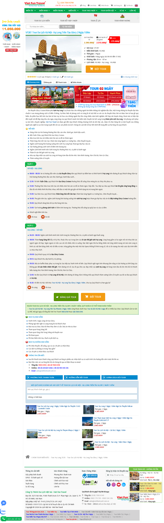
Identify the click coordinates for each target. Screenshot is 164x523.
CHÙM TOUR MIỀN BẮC (40, 457)
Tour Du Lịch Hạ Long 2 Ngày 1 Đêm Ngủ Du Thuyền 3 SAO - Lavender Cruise (58, 407)
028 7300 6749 (67, 2)
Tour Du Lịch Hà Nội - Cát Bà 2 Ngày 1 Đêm (109, 430)
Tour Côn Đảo (74, 517)
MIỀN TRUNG (58, 10)
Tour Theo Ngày (88, 10)
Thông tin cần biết (33, 471)
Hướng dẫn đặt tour (61, 477)
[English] (136, 5)
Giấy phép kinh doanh (33, 474)
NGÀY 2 (30, 225)
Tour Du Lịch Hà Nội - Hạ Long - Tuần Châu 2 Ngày (113, 442)
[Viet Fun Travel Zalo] (123, 484)
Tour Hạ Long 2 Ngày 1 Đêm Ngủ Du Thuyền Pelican (113, 406)
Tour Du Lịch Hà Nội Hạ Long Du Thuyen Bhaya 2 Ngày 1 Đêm (58, 431)
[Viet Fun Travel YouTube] (118, 484)
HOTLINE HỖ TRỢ (14, 519)
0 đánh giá (55, 77)
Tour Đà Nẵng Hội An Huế (34, 519)
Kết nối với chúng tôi (114, 480)
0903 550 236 (107, 498)
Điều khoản (105, 5)
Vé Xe (122, 10)
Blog (84, 5)
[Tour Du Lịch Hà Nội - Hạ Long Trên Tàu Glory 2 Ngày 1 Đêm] (54, 53)
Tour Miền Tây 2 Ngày (103, 514)
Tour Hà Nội (84, 517)
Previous (26, 18)
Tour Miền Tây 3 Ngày (121, 514)
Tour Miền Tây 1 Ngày (63, 514)
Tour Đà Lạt (105, 517)
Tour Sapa (94, 517)
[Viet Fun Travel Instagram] (113, 484)
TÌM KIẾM (68, 27)
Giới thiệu (93, 5)
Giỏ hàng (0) (117, 5)
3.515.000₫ (101, 42)
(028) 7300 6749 (97, 495)
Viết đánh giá (68, 77)
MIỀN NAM (43, 10)
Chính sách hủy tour (61, 483)
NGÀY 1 (30, 164)
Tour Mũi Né (117, 517)
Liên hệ (133, 10)
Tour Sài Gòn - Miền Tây (58, 517)
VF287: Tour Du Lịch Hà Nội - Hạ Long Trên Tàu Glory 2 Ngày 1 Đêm (58, 32)
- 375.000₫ (114, 41)
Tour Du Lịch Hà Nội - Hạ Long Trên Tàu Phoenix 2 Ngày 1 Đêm (50, 309)
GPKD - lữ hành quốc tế (34, 477)
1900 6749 (64, 312)
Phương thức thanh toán (62, 474)
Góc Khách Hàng (60, 471)
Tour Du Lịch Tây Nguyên (54, 519)
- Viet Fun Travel (57, 507)
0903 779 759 (96, 498)
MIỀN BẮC (72, 10)
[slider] (32, 77)
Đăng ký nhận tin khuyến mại (117, 471)
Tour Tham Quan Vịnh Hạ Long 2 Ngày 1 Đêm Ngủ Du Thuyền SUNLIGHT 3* (113, 419)
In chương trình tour (130, 77)
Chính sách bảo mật (61, 480)
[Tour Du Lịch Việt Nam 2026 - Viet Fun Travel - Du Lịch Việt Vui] (35, 4)
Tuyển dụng (30, 483)
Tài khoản (129, 5)
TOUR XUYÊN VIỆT (107, 10)
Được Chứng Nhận (89, 471)
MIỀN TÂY (30, 10)
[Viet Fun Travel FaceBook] (108, 484)
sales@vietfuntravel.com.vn (46, 371)
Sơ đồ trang (30, 486)
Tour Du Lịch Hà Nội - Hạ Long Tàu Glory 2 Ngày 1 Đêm (87, 457)
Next (138, 18)
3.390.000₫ (89, 42)
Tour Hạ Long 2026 (58, 457)
